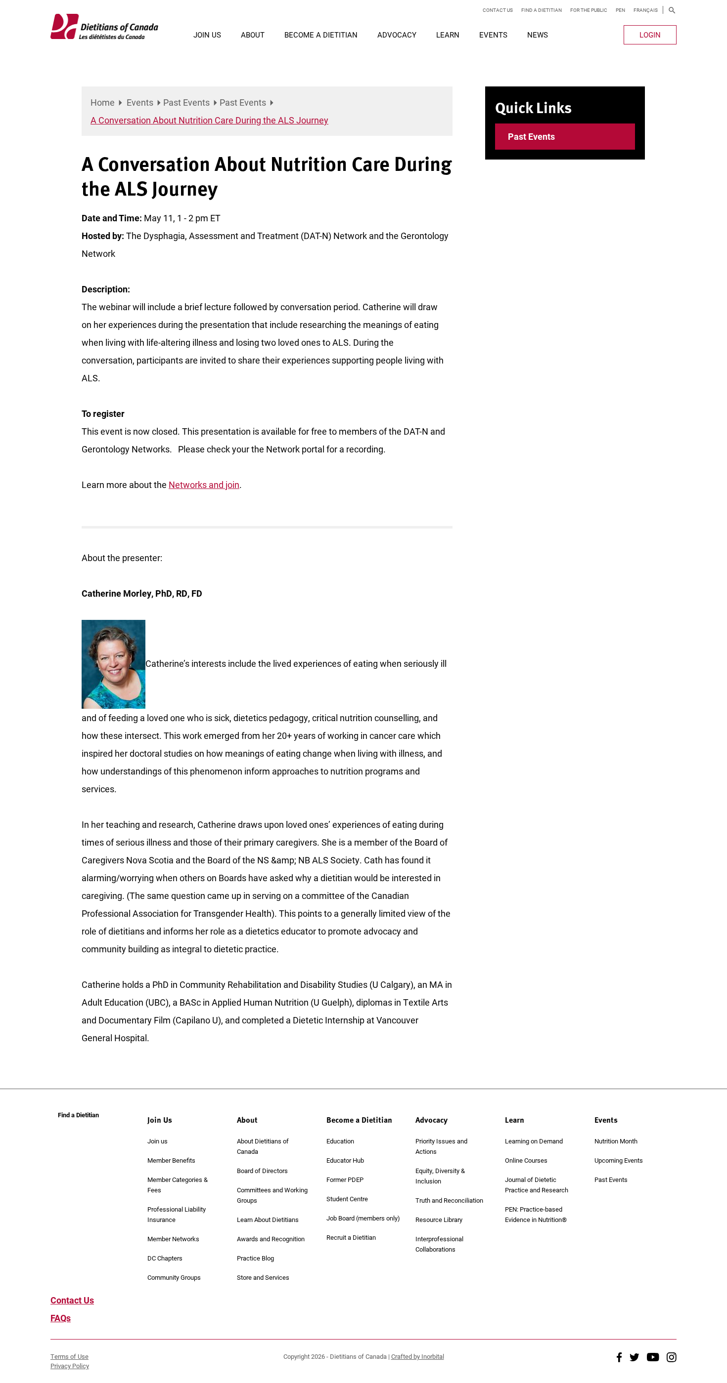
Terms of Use (69, 1356)
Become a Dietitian (321, 35)
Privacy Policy (69, 1365)
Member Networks (173, 1238)
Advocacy (396, 35)
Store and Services (263, 1277)
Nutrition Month (615, 1141)
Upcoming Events (618, 1160)
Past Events (186, 102)
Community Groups (174, 1277)
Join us (157, 1141)
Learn (447, 35)
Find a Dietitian (541, 9)
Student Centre (347, 1198)
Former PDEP (345, 1179)
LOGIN (650, 35)
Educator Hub (345, 1160)
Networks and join (204, 484)
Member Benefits (171, 1160)
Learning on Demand (534, 1141)
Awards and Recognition (271, 1238)
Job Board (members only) (363, 1218)
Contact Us (498, 9)
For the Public (588, 9)
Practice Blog (255, 1258)
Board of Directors (262, 1170)
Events (493, 35)
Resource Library (438, 1219)
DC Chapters (164, 1258)
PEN (620, 9)
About (253, 35)
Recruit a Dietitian (351, 1237)
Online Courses (526, 1160)
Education (340, 1141)
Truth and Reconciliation (449, 1200)
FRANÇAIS (646, 9)
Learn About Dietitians (268, 1219)
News (537, 35)
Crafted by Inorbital (417, 1356)
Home (103, 102)
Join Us (207, 35)
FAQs (60, 1318)
